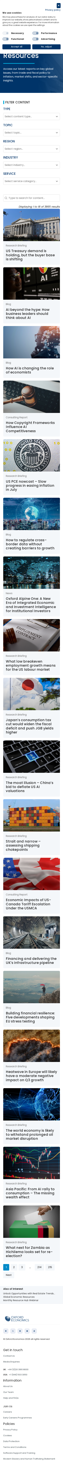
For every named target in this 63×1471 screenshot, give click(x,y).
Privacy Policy (10, 1429)
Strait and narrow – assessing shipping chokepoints (23, 845)
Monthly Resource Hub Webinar (20, 1300)
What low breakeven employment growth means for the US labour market (31, 665)
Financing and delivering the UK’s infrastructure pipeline (31, 960)
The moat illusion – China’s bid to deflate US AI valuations (29, 786)
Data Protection (11, 1441)
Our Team (8, 1392)
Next (9, 1275)
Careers (7, 1411)
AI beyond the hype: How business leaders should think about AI (27, 313)
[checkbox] (5, 33)
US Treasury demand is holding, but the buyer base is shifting (30, 255)
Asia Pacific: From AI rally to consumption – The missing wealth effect (30, 1193)
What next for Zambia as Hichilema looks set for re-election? (29, 1251)
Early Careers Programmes (17, 1417)
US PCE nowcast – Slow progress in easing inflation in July (30, 485)
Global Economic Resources (19, 1297)
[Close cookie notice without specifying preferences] (59, 5)
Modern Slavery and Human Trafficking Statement (29, 1458)
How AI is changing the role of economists (30, 370)
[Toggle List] (57, 116)
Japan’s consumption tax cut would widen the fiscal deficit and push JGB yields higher (29, 726)
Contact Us (9, 1355)
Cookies (7, 1435)
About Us (8, 1386)
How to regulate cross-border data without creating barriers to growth (30, 544)
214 (39, 1267)
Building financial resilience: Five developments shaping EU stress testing (30, 1017)
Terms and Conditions (14, 1447)
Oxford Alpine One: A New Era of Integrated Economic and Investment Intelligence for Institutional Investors (31, 604)
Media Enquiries (11, 1361)
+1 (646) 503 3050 (18, 1374)
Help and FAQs (11, 1398)
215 (50, 1267)
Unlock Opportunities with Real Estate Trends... (29, 1293)
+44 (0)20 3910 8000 (18, 1369)
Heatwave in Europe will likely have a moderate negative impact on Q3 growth (31, 1075)
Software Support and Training (19, 1453)
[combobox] (28, 116)
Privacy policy (53, 9)
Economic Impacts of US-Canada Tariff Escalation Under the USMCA (28, 904)
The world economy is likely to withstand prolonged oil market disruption (30, 1134)
